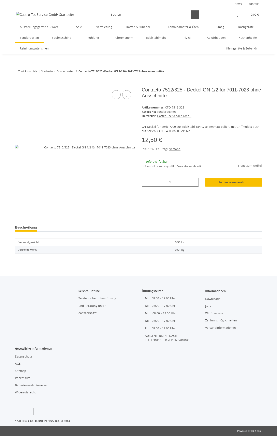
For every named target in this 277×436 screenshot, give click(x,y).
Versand (174, 149)
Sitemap (20, 371)
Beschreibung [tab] (26, 227)
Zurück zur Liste (27, 71)
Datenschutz (23, 356)
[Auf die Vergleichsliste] (116, 94)
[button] (229, 14)
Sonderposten (166, 112)
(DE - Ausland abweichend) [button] (186, 166)
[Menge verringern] (146, 182)
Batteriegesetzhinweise (31, 385)
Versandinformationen (220, 328)
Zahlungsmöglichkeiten (221, 320)
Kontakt (253, 4)
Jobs (208, 306)
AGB (18, 363)
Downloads (212, 299)
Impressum (22, 378)
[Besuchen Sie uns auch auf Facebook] (19, 411)
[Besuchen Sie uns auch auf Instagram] (29, 411)
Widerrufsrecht (25, 392)
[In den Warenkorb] (18, 85)
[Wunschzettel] (237, 14)
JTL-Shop (256, 431)
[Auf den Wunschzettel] (126, 94)
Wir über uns (214, 313)
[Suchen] (195, 14)
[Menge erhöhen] (194, 182)
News (238, 4)
